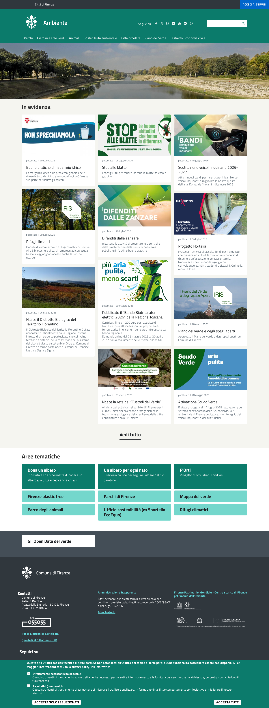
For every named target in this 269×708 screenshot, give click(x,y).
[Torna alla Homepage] (27, 572)
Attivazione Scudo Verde (198, 402)
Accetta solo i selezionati (56, 702)
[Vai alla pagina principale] (31, 23)
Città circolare (130, 38)
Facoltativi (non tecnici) (48, 686)
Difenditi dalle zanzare (120, 238)
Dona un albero (42, 470)
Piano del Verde (155, 38)
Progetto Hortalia (192, 246)
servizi (254, 4)
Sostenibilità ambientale (100, 38)
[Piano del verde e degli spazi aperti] (210, 298)
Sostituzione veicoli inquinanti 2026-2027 (208, 169)
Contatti (24, 593)
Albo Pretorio (106, 612)
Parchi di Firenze (119, 496)
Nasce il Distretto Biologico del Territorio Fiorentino (51, 321)
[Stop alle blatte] (134, 135)
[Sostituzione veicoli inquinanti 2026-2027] (210, 135)
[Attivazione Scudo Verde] (210, 369)
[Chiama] (36, 622)
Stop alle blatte (114, 167)
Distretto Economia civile (188, 38)
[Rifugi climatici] (58, 209)
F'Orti (185, 470)
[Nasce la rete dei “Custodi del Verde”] (134, 369)
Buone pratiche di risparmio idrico (53, 167)
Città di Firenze (44, 4)
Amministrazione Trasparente (117, 592)
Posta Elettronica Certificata (40, 633)
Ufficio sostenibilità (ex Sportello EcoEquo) (134, 512)
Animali (74, 38)
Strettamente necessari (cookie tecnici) (57, 674)
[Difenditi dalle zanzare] (134, 205)
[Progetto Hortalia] (210, 214)
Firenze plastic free (45, 496)
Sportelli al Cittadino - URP (39, 640)
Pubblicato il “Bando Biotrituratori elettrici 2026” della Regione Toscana (132, 314)
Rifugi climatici (38, 241)
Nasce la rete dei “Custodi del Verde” (131, 402)
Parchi (28, 38)
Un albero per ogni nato (126, 470)
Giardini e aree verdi (51, 38)
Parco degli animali (45, 509)
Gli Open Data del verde (49, 541)
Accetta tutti (227, 702)
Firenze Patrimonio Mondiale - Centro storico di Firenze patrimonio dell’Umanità (210, 594)
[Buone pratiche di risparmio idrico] (58, 135)
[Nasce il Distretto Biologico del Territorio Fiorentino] (58, 287)
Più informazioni (101, 667)
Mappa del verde (195, 496)
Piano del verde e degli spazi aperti (206, 331)
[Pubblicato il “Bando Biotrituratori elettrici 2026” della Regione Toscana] (134, 280)
